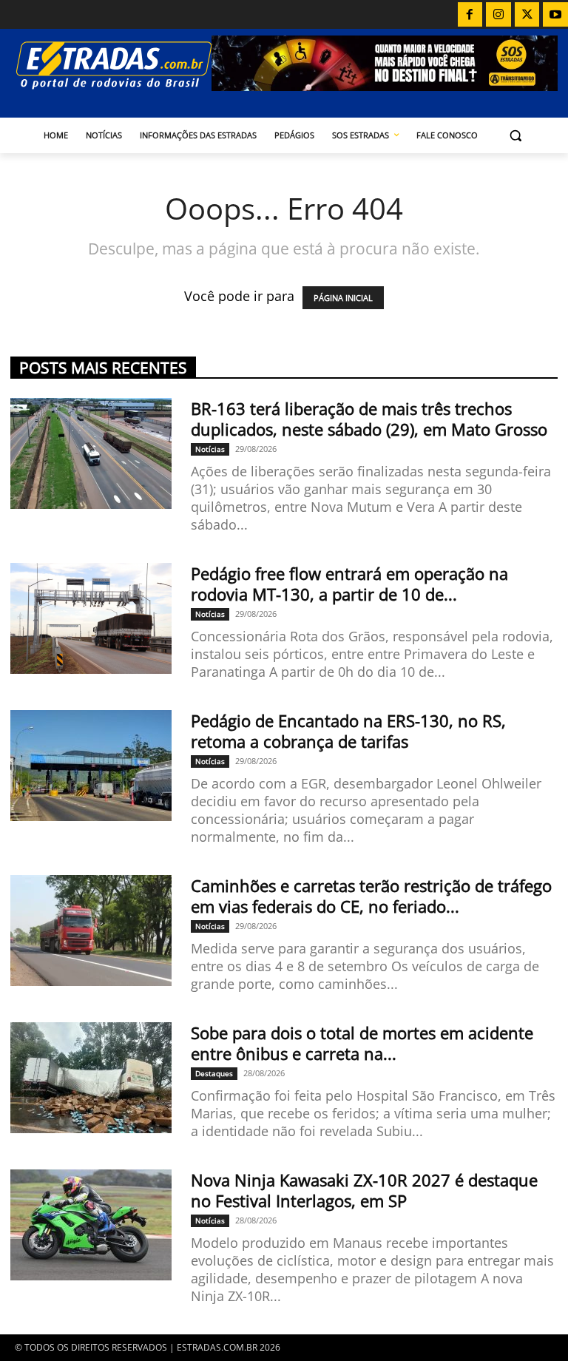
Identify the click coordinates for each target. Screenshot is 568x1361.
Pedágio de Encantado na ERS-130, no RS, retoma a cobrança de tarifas (348, 730)
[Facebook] (470, 14)
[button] (515, 135)
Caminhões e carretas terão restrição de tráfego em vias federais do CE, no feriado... (371, 895)
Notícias (210, 449)
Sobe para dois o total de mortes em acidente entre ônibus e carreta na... (362, 1042)
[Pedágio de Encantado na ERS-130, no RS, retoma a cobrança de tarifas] (91, 765)
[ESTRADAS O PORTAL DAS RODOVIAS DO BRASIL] (111, 64)
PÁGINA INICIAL (343, 297)
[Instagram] (498, 14)
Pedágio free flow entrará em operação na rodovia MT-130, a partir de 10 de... (349, 583)
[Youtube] (555, 14)
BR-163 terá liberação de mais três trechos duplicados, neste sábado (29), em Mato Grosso (369, 418)
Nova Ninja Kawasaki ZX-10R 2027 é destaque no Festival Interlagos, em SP (364, 1190)
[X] (527, 14)
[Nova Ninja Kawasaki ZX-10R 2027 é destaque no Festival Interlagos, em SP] (91, 1224)
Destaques (214, 1073)
